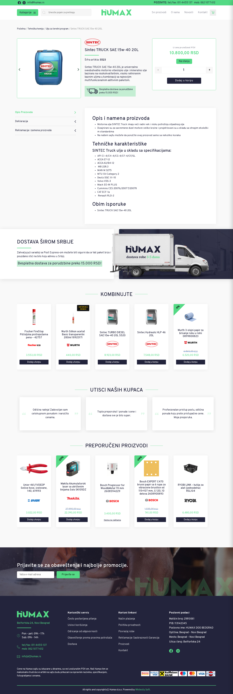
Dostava (72, 644)
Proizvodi (123, 644)
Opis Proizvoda (24, 112)
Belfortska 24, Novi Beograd (33, 623)
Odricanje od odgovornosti (82, 631)
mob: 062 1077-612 (32, 649)
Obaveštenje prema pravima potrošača (90, 637)
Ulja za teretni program (57, 28)
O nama (175, 12)
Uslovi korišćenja (77, 625)
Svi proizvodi (159, 12)
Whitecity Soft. (143, 689)
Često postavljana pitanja (82, 618)
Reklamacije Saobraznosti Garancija (138, 637)
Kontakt (202, 12)
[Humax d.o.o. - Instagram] (24, 2)
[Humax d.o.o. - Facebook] (19, 2)
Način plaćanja (126, 618)
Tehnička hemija (36, 28)
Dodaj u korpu (184, 80)
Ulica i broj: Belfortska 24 (184, 642)
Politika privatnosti (129, 625)
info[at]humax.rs (31, 656)
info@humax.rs (35, 2)
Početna (21, 28)
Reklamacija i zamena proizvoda (33, 130)
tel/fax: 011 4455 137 (180, 2)
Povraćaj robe (126, 631)
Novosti (188, 12)
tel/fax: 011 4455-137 (34, 645)
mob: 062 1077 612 (204, 2)
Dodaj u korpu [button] (34, 362)
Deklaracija (21, 121)
